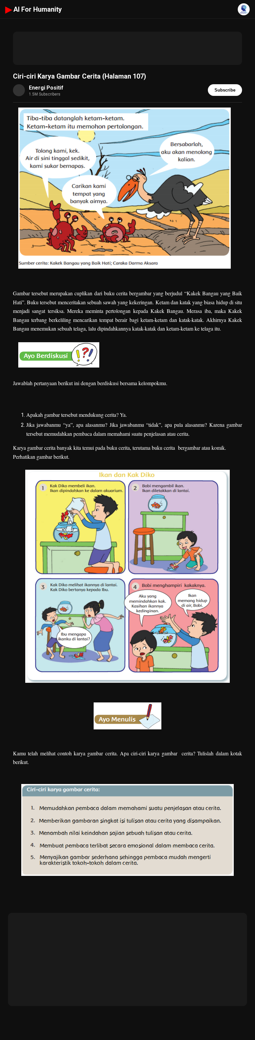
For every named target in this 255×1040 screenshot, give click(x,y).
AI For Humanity (33, 9)
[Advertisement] (127, 48)
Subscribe (224, 90)
